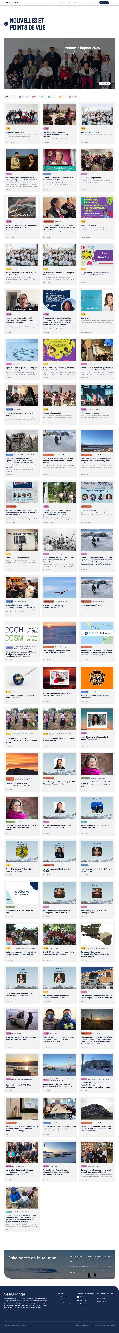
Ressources (93, 2)
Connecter (104, 2)
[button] (53, 2)
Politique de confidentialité (82, 1325)
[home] (12, 3)
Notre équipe (60, 1300)
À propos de (52, 2)
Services (62, 2)
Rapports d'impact (62, 1296)
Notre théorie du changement (65, 1303)
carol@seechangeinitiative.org (100, 1325)
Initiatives (69, 2)
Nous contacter (101, 1301)
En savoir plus (101, 1298)
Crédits (113, 1325)
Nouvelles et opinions (79, 2)
